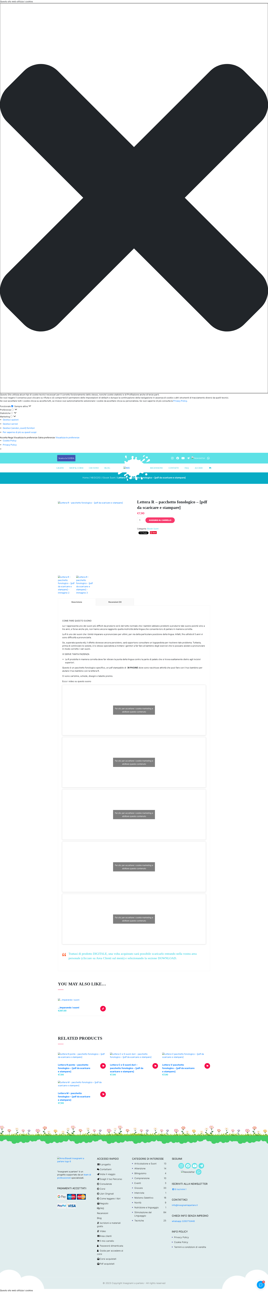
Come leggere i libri (110, 1198)
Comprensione (141, 1178)
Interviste (139, 1192)
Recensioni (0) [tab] (115, 602)
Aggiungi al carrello (160, 520)
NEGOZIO (96, 477)
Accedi (199, 468)
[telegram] (188, 458)
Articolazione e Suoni (145, 1163)
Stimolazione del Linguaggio (143, 1214)
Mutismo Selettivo (143, 1197)
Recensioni (156, 468)
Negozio (104, 1203)
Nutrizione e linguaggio (146, 1207)
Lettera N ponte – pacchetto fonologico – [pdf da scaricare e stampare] (74, 1068)
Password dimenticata (111, 1245)
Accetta (3, 437)
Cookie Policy (9, 440)
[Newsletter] (198, 458)
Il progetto (105, 1164)
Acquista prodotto (103, 1008)
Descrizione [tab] (76, 602)
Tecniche (139, 1220)
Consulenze (106, 1183)
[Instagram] (172, 458)
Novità (137, 1202)
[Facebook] (178, 458)
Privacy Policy (180, 401)
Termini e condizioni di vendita (190, 1247)
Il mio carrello (107, 1240)
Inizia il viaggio (107, 1174)
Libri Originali (107, 1193)
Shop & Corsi (76, 468)
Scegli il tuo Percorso (111, 1179)
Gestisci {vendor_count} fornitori (19, 428)
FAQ (187, 468)
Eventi (137, 1183)
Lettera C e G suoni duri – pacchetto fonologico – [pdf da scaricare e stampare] (126, 1068)
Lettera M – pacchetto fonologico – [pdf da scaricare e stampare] (74, 1096)
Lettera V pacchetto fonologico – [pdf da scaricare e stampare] (178, 1068)
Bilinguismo (140, 1173)
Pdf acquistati (107, 1263)
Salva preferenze (46, 437)
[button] (134, 198)
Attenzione (139, 1168)
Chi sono (94, 468)
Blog (107, 468)
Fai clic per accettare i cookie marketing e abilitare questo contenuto (134, 710)
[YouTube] (183, 458)
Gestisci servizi (10, 424)
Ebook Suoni (109, 477)
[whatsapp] (208, 458)
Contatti (174, 468)
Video (103, 1231)
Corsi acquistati (108, 1258)
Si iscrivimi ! (180, 1189)
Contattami (106, 1169)
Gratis (60, 468)
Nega (10, 437)
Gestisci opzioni (11, 419)
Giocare (138, 1188)
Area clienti (106, 1236)
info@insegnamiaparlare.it (185, 1205)
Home (85, 477)
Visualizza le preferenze (26, 437)
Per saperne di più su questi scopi (19, 432)
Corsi (102, 1188)
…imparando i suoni (68, 1007)
